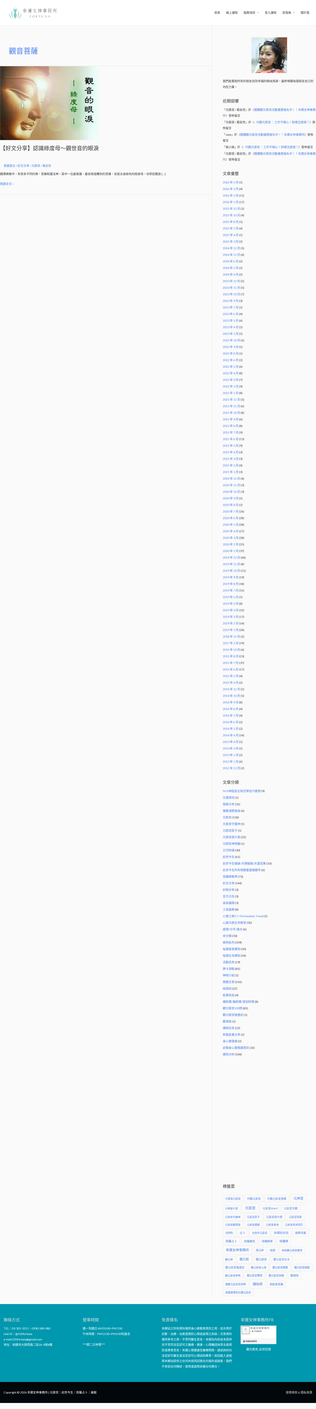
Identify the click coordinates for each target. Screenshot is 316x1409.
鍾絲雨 (258, 1284)
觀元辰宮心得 (258, 1267)
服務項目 (249, 12)
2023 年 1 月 (230, 333)
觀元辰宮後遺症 (233, 1014)
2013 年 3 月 (230, 748)
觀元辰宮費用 (254, 1275)
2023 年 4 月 (230, 327)
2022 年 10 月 (231, 340)
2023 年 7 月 (230, 307)
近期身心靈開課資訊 (236, 1047)
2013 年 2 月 (230, 755)
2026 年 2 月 (230, 195)
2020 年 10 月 (231, 491)
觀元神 (229, 1259)
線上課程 (232, 12)
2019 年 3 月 (230, 616)
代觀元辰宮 (254, 1198)
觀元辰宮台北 (281, 1259)
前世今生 (228, 856)
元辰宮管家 (295, 1216)
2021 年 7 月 (230, 432)
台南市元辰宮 (259, 1232)
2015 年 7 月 (230, 662)
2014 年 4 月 (230, 735)
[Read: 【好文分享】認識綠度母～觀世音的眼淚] (49, 102)
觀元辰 (244, 1259)
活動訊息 (228, 962)
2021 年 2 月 (230, 465)
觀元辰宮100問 (232, 1008)
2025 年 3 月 (230, 241)
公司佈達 (228, 850)
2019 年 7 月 (230, 590)
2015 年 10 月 (231, 649)
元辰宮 (227, 817)
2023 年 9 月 (230, 300)
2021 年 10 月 (231, 412)
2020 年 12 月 (231, 478)
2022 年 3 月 (230, 379)
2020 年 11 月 (231, 485)
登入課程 (270, 12)
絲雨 (272, 1250)
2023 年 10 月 (231, 294)
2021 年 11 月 (231, 406)
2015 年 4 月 (230, 682)
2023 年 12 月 (231, 281)
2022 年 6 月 (230, 360)
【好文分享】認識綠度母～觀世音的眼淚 (49, 148)
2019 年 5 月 (230, 603)
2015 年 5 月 (230, 676)
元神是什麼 (231, 1208)
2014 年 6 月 (230, 722)
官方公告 (228, 896)
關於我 (305, 12)
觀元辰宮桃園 (302, 1267)
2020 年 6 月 (230, 518)
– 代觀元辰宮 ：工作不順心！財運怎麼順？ (281, 122)
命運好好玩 (281, 1232)
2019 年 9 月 (230, 577)
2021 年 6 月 (230, 439)
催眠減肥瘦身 (231, 810)
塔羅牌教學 (230, 876)
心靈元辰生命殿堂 (234, 922)
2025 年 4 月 (230, 235)
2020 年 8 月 (230, 504)
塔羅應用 (249, 1241)
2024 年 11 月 (231, 254)
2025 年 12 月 (231, 208)
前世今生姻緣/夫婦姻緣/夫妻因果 (244, 863)
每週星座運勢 (231, 949)
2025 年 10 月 (231, 215)
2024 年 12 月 (231, 248)
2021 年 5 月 (230, 445)
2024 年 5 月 (230, 268)
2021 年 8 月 (230, 425)
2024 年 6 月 (230, 261)
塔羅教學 (267, 1241)
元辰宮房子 (230, 830)
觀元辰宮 (261, 1259)
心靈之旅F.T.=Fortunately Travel (243, 916)
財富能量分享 (231, 1034)
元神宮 (298, 1198)
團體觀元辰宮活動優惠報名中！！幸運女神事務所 (272, 134)
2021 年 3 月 (230, 458)
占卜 (242, 1232)
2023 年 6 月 (230, 314)
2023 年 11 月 (231, 287)
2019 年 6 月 (230, 597)
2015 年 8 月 (230, 656)
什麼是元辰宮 (233, 1198)
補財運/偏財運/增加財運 (238, 1001)
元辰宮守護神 (231, 824)
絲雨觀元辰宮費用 (292, 1250)
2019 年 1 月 (230, 630)
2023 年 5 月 (230, 320)
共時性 (229, 1232)
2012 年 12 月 (231, 768)
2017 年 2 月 (230, 643)
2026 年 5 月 (230, 182)
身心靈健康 (230, 1041)
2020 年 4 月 (230, 531)
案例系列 (228, 942)
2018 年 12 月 (231, 636)
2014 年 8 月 (230, 709)
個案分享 (228, 804)
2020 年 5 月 (230, 524)
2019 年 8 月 (230, 583)
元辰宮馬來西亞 (294, 1224)
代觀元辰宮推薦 (276, 1198)
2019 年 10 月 (231, 570)
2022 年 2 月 (230, 386)
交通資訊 (228, 797)
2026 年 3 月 (230, 189)
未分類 (227, 935)
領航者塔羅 (276, 1284)
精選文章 (228, 982)
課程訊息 (228, 1028)
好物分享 (228, 889)
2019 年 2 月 (230, 623)
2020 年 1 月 (230, 551)
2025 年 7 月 (230, 228)
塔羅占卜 (231, 1241)
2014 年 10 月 (231, 695)
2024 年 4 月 (230, 274)
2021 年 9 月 (230, 419)
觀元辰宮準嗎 (232, 1275)
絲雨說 (227, 988)
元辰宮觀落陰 (232, 1224)
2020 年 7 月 (230, 511)
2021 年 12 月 (231, 399)
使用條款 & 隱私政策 (299, 1392)
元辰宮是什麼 (231, 837)
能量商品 (228, 995)
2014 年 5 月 (230, 728)
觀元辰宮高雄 (276, 1275)
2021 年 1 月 (230, 472)
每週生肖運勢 (231, 955)
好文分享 (23, 165)
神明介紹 (228, 975)
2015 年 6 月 (230, 669)
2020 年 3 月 (230, 537)
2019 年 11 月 (231, 564)
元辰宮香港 (272, 1224)
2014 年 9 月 (230, 702)
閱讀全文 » (7, 183)
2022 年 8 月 (230, 353)
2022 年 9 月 (230, 347)
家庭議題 (228, 903)
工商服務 (228, 909)
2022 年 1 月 (230, 393)
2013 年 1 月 (230, 761)
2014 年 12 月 (231, 689)
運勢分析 (228, 1054)
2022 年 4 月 (230, 373)
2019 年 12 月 (231, 557)
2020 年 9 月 (230, 498)
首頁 (217, 12)
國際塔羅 (300, 1232)
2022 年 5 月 (230, 366)
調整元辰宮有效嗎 (235, 1284)
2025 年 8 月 (230, 221)
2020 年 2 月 (230, 544)
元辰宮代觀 (291, 1208)
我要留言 (9, 165)
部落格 (286, 12)
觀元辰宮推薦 (280, 1267)
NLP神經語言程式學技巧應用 (242, 791)
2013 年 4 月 (230, 741)
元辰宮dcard (270, 1208)
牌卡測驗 (228, 968)
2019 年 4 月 (230, 610)
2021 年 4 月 (230, 452)
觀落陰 (227, 1021)
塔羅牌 (283, 1241)
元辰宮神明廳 (231, 843)
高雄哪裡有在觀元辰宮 (238, 1292)
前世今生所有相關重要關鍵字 (242, 870)
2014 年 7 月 (230, 715)
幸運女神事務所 (237, 1250)
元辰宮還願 (253, 1224)
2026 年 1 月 (230, 202)
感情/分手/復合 (232, 929)
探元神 (260, 1250)
